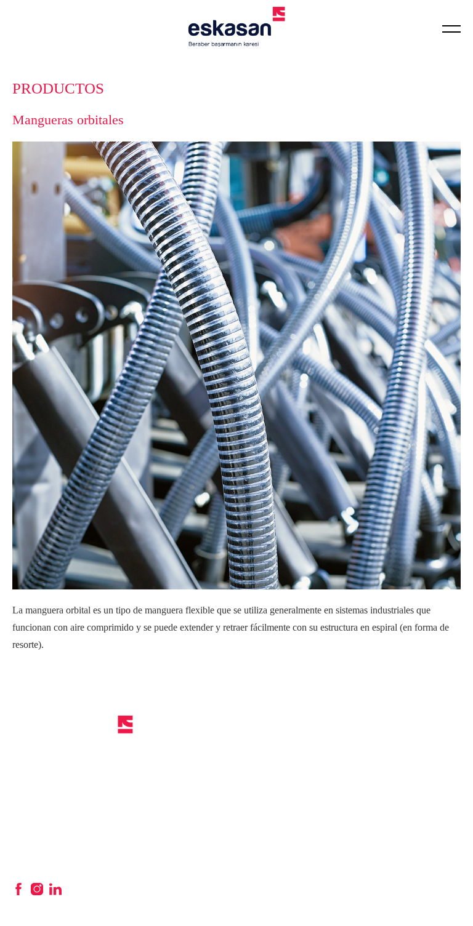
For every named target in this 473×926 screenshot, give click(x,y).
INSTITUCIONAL (174, 719)
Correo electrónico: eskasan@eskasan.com (49, 858)
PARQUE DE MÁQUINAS (445, 727)
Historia (150, 740)
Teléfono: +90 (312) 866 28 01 (63, 829)
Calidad (150, 754)
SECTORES (361, 719)
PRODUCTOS (275, 719)
